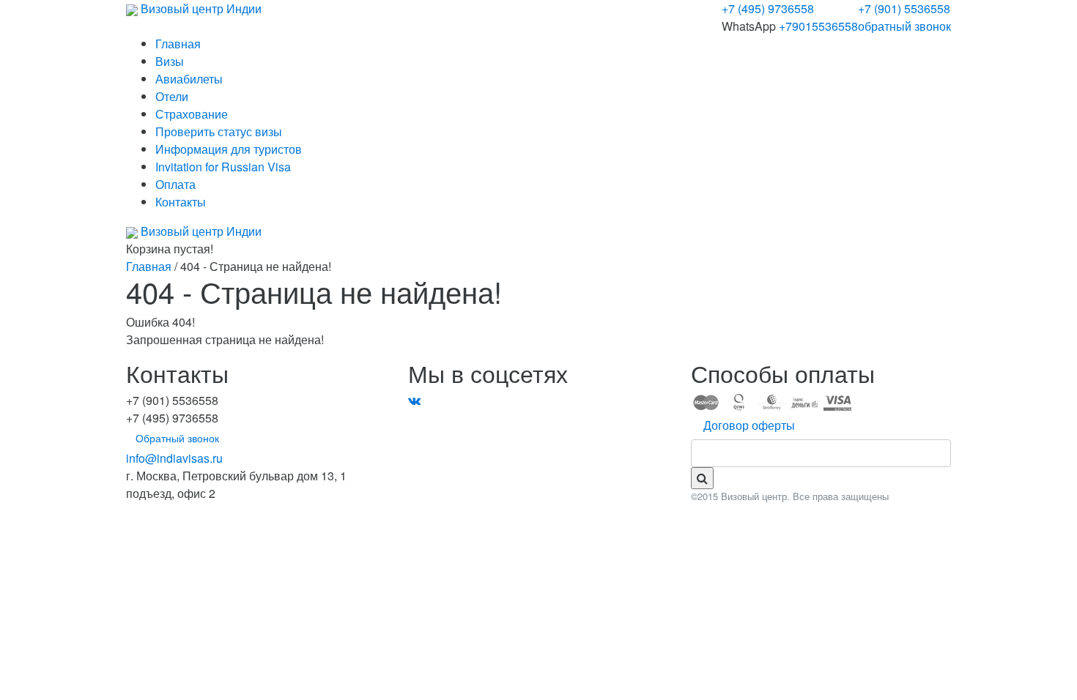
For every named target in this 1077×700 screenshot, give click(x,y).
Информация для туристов (228, 149)
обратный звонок (904, 26)
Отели (171, 96)
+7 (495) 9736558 (768, 8)
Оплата (175, 184)
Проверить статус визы (218, 131)
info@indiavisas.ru (174, 458)
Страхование (191, 113)
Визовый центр (200, 8)
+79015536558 (818, 26)
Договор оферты (749, 425)
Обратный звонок (177, 438)
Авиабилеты (189, 78)
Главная (178, 43)
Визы (169, 61)
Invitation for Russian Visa (223, 166)
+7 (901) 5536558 (904, 8)
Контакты (180, 201)
